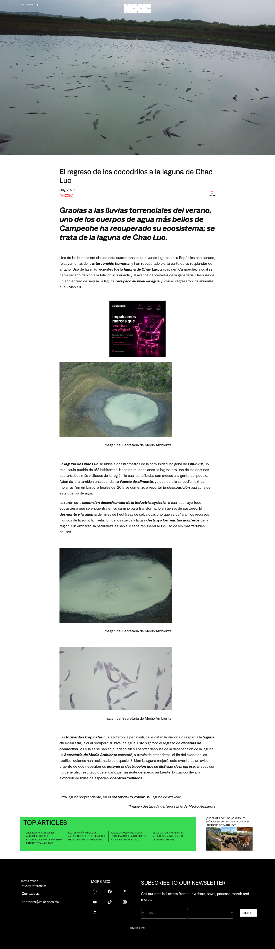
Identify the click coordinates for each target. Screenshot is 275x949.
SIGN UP (248, 912)
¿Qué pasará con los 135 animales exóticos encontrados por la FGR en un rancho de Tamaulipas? (44, 838)
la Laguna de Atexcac (164, 797)
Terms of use (29, 881)
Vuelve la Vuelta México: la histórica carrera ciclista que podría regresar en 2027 (129, 836)
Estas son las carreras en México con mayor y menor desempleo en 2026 (168, 836)
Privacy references (34, 886)
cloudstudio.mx (137, 927)
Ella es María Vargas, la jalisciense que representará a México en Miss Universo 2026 (87, 836)
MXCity (66, 195)
